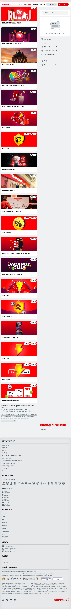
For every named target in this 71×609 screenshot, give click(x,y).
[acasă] (7, 4)
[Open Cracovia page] (15, 483)
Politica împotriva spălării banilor (12, 460)
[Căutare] (42, 4)
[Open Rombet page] (16, 578)
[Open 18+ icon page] (8, 578)
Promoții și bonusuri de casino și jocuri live (17, 411)
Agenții (4, 447)
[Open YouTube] (11, 600)
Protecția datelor (7, 453)
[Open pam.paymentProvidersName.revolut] (4, 525)
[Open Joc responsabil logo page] (37, 578)
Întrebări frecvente (8, 560)
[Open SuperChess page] (44, 483)
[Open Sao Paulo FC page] (33, 483)
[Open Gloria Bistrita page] (41, 483)
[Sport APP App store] (35, 497)
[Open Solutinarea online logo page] (57, 578)
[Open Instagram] (15, 600)
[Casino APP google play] (35, 495)
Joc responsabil (7, 458)
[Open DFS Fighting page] (29, 483)
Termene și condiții (8, 466)
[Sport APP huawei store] (35, 503)
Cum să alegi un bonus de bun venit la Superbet (18, 416)
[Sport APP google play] (35, 492)
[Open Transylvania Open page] (18, 483)
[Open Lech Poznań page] (49, 483)
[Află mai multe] (44, 4)
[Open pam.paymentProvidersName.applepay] (3, 534)
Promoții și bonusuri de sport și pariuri (15, 409)
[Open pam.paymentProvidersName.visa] (3, 516)
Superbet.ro (5, 583)
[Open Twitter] (3, 600)
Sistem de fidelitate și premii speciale (15, 418)
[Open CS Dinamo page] (26, 483)
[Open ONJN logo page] (3, 578)
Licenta (4, 468)
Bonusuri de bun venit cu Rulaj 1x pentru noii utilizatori (19, 414)
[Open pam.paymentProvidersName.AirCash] (5, 531)
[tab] (44, 429)
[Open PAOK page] (56, 483)
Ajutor (4, 450)
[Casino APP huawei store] (35, 505)
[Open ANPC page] (46, 578)
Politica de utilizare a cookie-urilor (12, 455)
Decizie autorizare (8, 471)
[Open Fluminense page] (37, 483)
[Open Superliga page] (3, 483)
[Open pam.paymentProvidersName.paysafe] (5, 522)
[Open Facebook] (7, 600)
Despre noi (5, 445)
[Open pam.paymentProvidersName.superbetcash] (5, 537)
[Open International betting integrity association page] (28, 578)
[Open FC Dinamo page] (11, 483)
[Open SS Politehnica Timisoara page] (52, 483)
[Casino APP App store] (35, 500)
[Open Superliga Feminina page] (22, 483)
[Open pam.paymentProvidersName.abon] (4, 528)
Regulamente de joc (8, 463)
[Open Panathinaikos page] (63, 483)
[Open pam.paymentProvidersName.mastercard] (3, 519)
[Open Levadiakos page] (60, 483)
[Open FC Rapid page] (7, 483)
